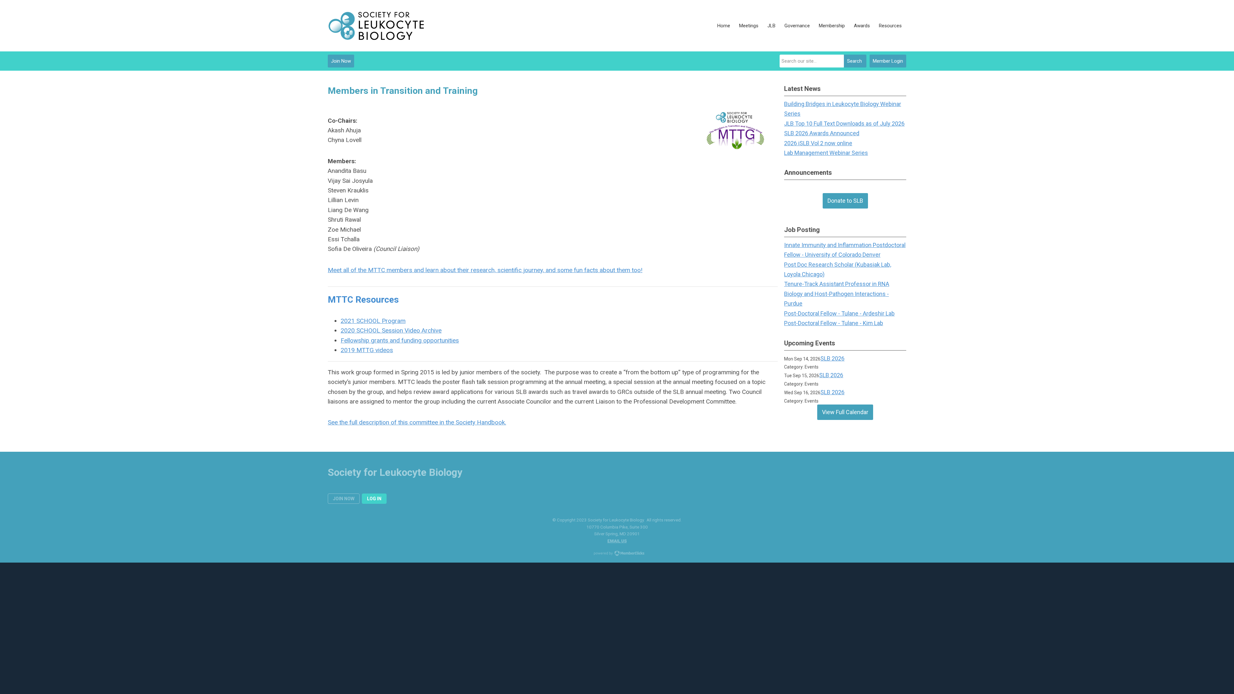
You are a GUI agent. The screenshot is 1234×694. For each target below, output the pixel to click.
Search (854, 61)
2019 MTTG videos (367, 350)
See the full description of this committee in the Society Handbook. (417, 422)
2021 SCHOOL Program (373, 321)
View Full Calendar (845, 412)
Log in (374, 498)
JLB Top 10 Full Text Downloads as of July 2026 (844, 123)
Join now (343, 498)
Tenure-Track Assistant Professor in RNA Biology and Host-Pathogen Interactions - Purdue (836, 293)
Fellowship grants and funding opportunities (400, 340)
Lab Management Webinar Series (826, 152)
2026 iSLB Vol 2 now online (818, 143)
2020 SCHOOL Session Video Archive (391, 330)
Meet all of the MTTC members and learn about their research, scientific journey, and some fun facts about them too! (485, 270)
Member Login (888, 61)
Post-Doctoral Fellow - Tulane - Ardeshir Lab (839, 313)
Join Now (341, 61)
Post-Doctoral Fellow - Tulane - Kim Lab (833, 323)
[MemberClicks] (376, 25)
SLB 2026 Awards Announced (821, 133)
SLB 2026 (832, 358)
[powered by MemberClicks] (617, 554)
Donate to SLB (845, 200)
